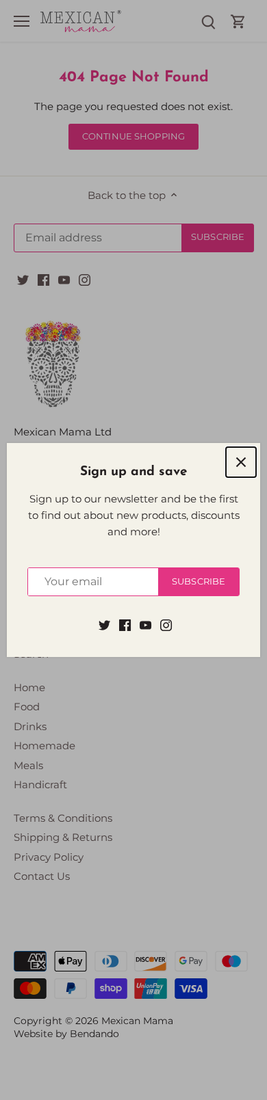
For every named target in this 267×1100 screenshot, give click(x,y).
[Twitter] (104, 624)
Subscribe (198, 581)
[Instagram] (166, 624)
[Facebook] (125, 624)
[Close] (241, 462)
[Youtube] (145, 624)
